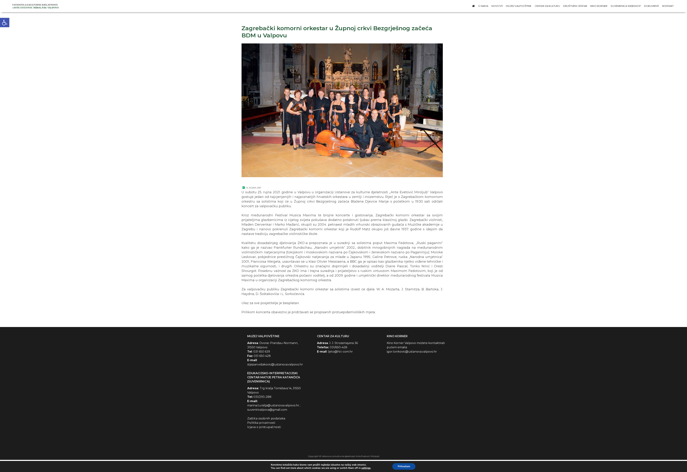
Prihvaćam (404, 466)
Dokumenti (651, 5)
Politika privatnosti (261, 422)
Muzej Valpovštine (518, 5)
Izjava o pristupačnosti (264, 427)
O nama (483, 5)
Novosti (497, 5)
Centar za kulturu (547, 5)
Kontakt (668, 5)
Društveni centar (575, 5)
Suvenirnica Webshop (626, 5)
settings (366, 468)
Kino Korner (598, 5)
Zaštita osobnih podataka (266, 418)
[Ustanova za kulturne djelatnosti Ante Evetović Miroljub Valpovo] (36, 6)
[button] (4, 22)
